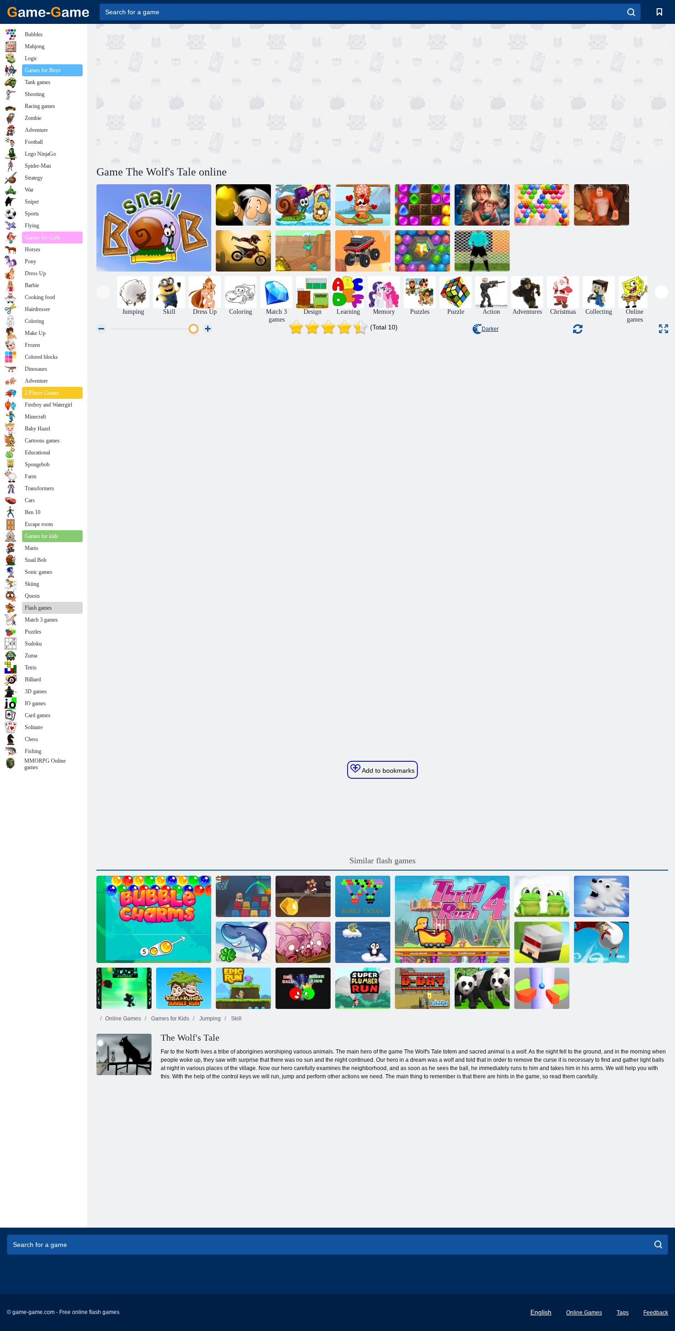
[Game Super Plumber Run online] (362, 988)
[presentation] (103, 292)
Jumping (209, 1018)
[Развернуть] (663, 328)
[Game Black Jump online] (124, 988)
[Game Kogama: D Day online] (422, 988)
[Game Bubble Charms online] (153, 919)
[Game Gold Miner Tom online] (303, 896)
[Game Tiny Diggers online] (303, 251)
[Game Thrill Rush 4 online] (452, 919)
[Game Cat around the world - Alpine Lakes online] (362, 205)
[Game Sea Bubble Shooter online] (422, 251)
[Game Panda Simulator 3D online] (482, 988)
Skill (236, 1018)
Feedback (655, 1312)
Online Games (123, 1018)
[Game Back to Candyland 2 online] (422, 205)
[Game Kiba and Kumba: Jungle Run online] (183, 988)
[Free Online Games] (48, 12)
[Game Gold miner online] (243, 205)
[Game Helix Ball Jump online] (541, 988)
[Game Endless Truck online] (362, 251)
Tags (623, 1312)
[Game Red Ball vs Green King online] (303, 988)
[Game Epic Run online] (243, 988)
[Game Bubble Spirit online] (541, 205)
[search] (631, 12)
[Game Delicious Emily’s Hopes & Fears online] (482, 205)
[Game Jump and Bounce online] (541, 942)
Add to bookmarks (387, 770)
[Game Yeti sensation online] (601, 205)
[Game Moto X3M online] (243, 251)
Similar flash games (382, 860)
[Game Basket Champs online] (243, 896)
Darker (490, 329)
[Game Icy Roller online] (601, 896)
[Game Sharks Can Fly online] (243, 942)
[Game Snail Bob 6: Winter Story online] (303, 205)
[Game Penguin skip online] (362, 942)
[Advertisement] (239, 93)
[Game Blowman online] (601, 942)
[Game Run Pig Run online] (303, 942)
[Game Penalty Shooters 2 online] (482, 251)
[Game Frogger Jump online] (541, 896)
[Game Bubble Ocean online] (362, 896)
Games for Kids (169, 1018)
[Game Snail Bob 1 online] (153, 228)
